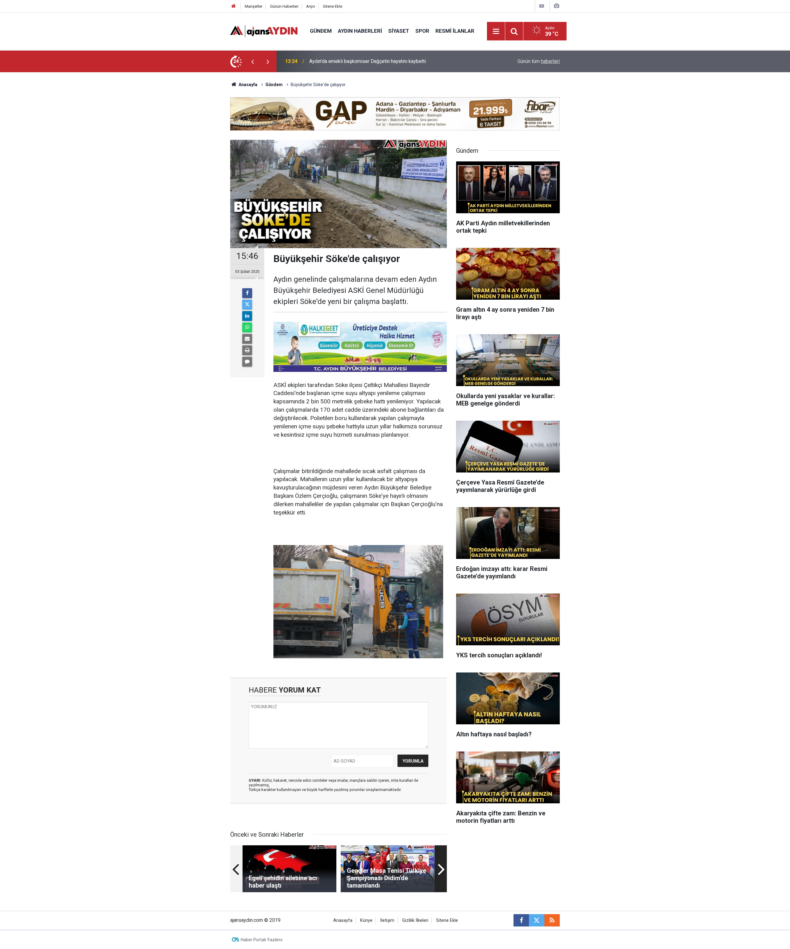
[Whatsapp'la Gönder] (247, 327)
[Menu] (496, 31)
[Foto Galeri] (556, 6)
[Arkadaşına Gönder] (247, 339)
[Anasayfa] (233, 6)
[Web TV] (541, 6)
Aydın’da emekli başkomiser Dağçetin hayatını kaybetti (367, 61)
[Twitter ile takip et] (536, 920)
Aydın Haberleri (360, 31)
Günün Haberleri (284, 6)
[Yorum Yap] (247, 362)
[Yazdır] (247, 350)
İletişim (387, 920)
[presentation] (252, 61)
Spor (422, 31)
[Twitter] (247, 305)
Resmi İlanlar (454, 31)
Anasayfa (247, 84)
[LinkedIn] (247, 316)
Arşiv (310, 6)
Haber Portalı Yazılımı (261, 939)
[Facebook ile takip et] (521, 920)
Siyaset (398, 31)
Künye (366, 920)
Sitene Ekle (332, 6)
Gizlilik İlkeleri (415, 920)
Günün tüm (539, 61)
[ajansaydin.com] (263, 31)
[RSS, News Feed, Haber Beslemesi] (552, 920)
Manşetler (253, 6)
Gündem (321, 31)
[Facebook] (247, 293)
